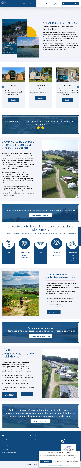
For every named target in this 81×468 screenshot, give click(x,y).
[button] (78, 452)
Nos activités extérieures (38, 443)
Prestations (6, 443)
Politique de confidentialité (64, 465)
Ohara (67, 85)
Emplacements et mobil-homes (40, 446)
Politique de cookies (52, 465)
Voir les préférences (72, 461)
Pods (13, 85)
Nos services (34, 440)
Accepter (46, 461)
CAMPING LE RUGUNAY (50, 33)
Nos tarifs (5, 446)
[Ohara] (67, 68)
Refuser (59, 461)
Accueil (4, 440)
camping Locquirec (58, 287)
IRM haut (40, 85)
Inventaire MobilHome (9, 452)
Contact (5, 449)
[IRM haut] (40, 68)
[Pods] (13, 68)
